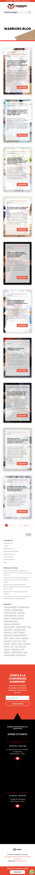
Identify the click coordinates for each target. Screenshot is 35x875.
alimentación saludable (17, 610)
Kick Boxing (7, 644)
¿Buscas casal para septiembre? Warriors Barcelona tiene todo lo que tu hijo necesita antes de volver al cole (17, 161)
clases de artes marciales (19, 629)
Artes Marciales (19, 201)
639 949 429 (22, 795)
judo (19, 641)
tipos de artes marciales (16, 652)
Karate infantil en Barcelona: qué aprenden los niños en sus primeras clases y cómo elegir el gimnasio (17, 112)
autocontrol (21, 615)
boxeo (29, 627)
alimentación (7, 610)
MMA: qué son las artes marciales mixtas (15, 349)
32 (20, 525)
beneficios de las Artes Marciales (11, 624)
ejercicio (18, 638)
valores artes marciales (9, 655)
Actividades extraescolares (10, 607)
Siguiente (26, 525)
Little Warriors (27, 644)
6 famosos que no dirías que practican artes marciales (17, 208)
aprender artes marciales (10, 612)
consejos (15, 632)
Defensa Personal (8, 548)
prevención (7, 649)
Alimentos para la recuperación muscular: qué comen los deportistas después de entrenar (17, 440)
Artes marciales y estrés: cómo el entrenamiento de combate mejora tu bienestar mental (17, 254)
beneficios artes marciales (18, 618)
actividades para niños (23, 607)
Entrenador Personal (9, 554)
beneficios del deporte (9, 627)
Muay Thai (6, 646)
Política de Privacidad (18, 856)
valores (25, 652)
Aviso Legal (7, 856)
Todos (16, 387)
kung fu (20, 644)
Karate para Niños (20, 103)
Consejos (17, 432)
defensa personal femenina (20, 635)
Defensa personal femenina (14, 54)
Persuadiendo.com (21, 861)
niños (12, 646)
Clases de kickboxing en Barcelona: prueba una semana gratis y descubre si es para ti (17, 302)
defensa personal (8, 635)
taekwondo (7, 652)
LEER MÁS (22, 87)
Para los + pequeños (20, 151)
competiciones (7, 632)
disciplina (12, 638)
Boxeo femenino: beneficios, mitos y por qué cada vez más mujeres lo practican (17, 393)
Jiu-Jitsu (15, 641)
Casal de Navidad (8, 629)
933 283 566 (13, 746)
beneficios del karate (21, 627)
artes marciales (21, 612)
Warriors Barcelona (21, 655)
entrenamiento (7, 641)
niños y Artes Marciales (20, 646)
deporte (6, 638)
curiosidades (22, 632)
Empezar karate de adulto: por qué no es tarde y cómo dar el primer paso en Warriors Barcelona (17, 488)
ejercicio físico (25, 638)
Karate (23, 641)
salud (22, 649)
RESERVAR (17, 872)
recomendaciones (15, 649)
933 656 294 (13, 795)
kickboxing (14, 644)
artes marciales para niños (10, 615)
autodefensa (7, 618)
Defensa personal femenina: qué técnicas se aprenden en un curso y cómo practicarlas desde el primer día (17, 64)
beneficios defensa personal (10, 621)
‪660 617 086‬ (22, 746)
